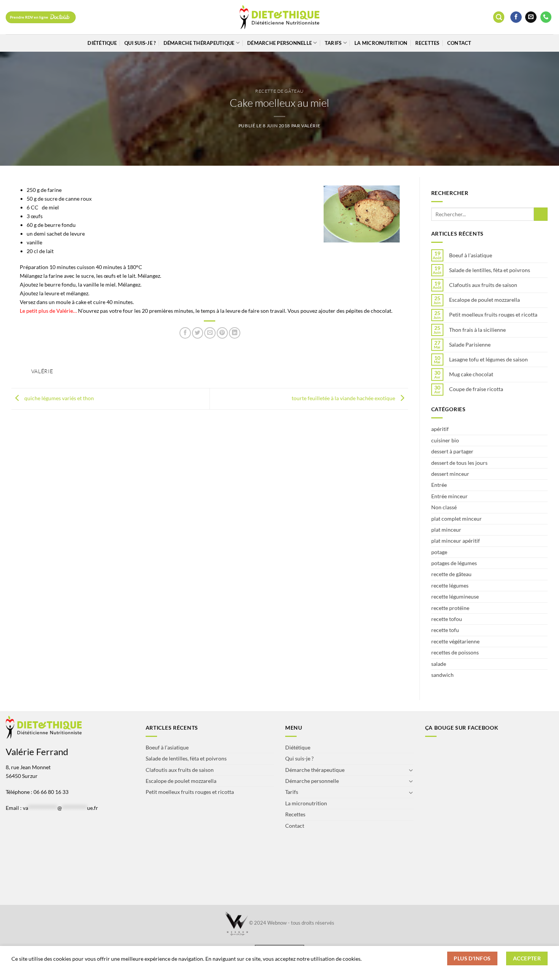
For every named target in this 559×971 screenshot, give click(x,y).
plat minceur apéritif (455, 540)
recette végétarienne (455, 641)
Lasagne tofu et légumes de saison (488, 359)
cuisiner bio (445, 440)
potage (439, 552)
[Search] (498, 17)
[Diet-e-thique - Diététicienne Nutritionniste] (280, 17)
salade (438, 664)
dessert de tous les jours (459, 462)
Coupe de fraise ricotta (476, 389)
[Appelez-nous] (546, 17)
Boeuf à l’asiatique (470, 255)
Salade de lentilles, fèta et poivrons (489, 270)
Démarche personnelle (279, 43)
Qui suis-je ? (140, 43)
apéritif (440, 429)
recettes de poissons (455, 652)
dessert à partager (452, 451)
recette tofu (445, 630)
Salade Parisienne (470, 345)
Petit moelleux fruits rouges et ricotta (493, 315)
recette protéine (450, 608)
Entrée (439, 485)
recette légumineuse (455, 596)
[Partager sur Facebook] (185, 333)
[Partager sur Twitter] (197, 333)
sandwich (442, 675)
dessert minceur (450, 473)
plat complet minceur (456, 518)
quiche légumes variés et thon (58, 398)
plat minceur (446, 529)
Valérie (311, 125)
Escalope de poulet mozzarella (484, 300)
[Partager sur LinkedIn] (234, 333)
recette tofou (446, 619)
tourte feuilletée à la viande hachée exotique (344, 398)
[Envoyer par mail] (210, 333)
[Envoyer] (541, 214)
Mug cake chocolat (471, 374)
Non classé (444, 507)
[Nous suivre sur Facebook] (516, 17)
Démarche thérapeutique (199, 43)
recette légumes (449, 585)
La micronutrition (380, 43)
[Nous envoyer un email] (531, 17)
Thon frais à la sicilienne (477, 330)
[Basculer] (411, 770)
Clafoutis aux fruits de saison (483, 285)
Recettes (427, 43)
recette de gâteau (279, 91)
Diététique (102, 43)
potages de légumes (454, 563)
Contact (459, 43)
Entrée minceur (449, 496)
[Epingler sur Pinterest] (222, 333)
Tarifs (333, 43)
